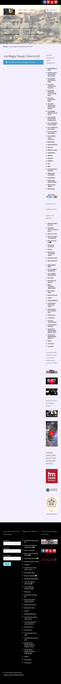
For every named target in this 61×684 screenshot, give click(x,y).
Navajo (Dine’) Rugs (52, 295)
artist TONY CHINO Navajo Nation (52, 132)
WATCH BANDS (51, 189)
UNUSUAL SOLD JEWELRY (51, 185)
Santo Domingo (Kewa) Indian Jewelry (51, 304)
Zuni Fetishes (51, 343)
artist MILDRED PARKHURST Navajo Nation (52, 113)
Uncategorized (51, 177)
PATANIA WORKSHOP (53, 300)
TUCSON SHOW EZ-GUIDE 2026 (11, 28)
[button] (52, 413)
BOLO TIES (50, 147)
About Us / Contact (23, 10)
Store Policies (51, 317)
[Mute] (56, 415)
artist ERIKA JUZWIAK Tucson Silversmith (52, 86)
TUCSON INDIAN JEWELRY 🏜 (11, 34)
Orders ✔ (50, 297)
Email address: (7, 555)
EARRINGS (50, 155)
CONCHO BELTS (51, 152)
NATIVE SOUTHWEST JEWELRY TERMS (52, 286)
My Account (50, 278)
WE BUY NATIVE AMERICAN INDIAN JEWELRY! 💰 (52, 336)
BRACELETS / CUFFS (52, 150)
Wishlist (50, 341)
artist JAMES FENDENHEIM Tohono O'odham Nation (52, 93)
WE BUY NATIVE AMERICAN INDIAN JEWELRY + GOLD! (52, 330)
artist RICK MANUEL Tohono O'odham (52, 123)
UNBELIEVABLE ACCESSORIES (51, 174)
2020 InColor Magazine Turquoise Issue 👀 (53, 229)
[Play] (48, 415)
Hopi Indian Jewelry (52, 258)
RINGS (49, 166)
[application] (52, 413)
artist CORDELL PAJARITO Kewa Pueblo (51, 80)
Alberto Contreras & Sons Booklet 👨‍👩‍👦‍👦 (53, 237)
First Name (6, 540)
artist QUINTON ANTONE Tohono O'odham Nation (52, 118)
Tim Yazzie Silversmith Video (52, 321)
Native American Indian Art (52, 281)
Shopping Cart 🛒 (34, 10)
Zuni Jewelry (51, 346)
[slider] (51, 415)
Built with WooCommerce (17, 675)
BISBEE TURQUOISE (52, 144)
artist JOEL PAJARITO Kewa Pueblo (51, 99)
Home (6, 46)
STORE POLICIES (8, 40)
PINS (49, 163)
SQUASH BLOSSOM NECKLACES (52, 169)
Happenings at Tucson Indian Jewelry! (51, 253)
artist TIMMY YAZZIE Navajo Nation (53, 128)
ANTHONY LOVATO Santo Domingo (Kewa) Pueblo (52, 74)
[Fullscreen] (57, 415)
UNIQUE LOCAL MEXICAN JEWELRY (52, 181)
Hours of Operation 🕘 (30, 575)
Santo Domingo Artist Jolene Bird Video (52, 310)
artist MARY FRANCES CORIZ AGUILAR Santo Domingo (51, 106)
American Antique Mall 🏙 (31, 558)
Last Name (6, 548)
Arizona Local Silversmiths (51, 245)
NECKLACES (50, 158)
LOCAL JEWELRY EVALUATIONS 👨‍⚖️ (31, 34)
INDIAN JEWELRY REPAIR (30, 28)
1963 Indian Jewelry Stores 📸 (52, 224)
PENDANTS (50, 161)
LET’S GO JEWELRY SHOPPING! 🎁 (12, 22)
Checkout (21, 13)
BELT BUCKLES (51, 142)
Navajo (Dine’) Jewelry (51, 291)
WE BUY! (27, 22)
